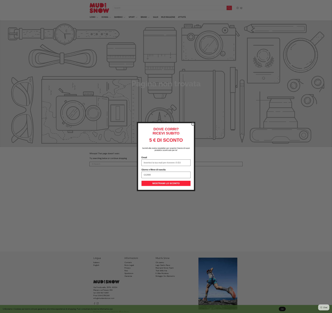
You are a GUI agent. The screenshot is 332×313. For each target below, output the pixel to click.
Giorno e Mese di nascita (153, 170)
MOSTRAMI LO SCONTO (166, 183)
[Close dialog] (193, 124)
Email (144, 157)
